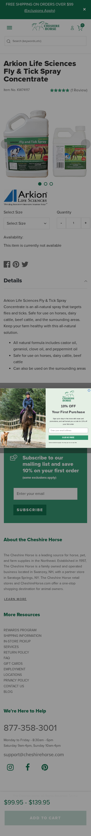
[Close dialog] (89, 390)
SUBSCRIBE (68, 438)
